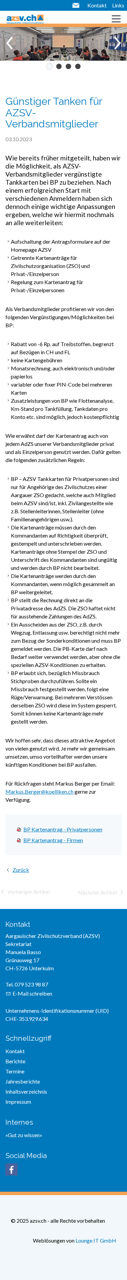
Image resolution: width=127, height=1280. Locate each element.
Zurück (21, 869)
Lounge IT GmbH (96, 1240)
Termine (14, 1071)
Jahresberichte (22, 1081)
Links (118, 5)
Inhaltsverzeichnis (26, 1091)
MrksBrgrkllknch (39, 791)
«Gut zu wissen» (23, 1135)
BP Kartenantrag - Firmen (53, 840)
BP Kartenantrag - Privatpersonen (62, 829)
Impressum (18, 1101)
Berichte (15, 1061)
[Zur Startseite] (25, 18)
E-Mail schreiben (32, 993)
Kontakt (97, 5)
